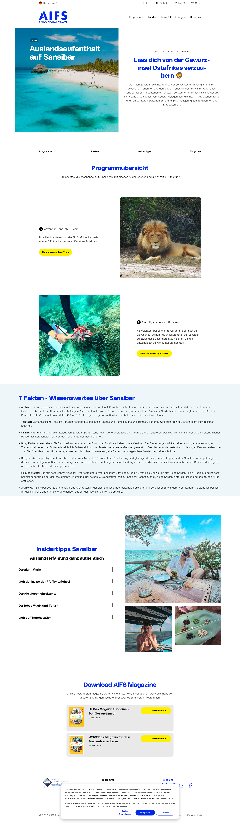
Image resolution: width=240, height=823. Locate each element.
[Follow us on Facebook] (190, 785)
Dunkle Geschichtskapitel (38, 593)
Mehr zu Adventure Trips (55, 252)
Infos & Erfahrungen (173, 17)
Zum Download (158, 711)
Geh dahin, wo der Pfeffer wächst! (44, 581)
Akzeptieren (145, 812)
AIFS (157, 51)
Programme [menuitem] (107, 779)
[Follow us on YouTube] (181, 785)
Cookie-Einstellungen (125, 812)
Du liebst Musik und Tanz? (38, 605)
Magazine (195, 151)
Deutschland (49, 3)
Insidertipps (144, 151)
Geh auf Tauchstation (35, 617)
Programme (136, 17)
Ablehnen (165, 812)
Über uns (195, 17)
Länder (152, 17)
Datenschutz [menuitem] (194, 815)
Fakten (95, 151)
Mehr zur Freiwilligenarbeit (154, 353)
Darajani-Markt (30, 569)
